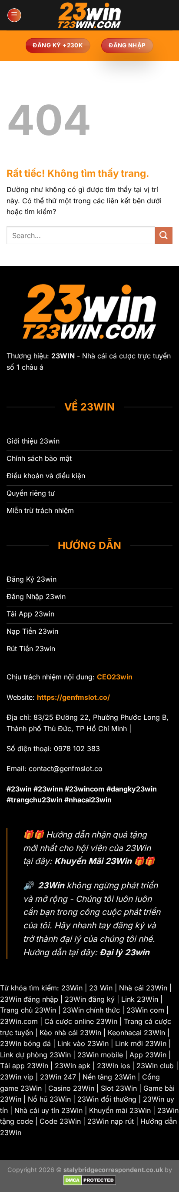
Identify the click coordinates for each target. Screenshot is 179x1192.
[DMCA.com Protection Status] (89, 1179)
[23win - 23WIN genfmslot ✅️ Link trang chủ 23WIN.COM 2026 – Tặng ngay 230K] (89, 15)
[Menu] (14, 15)
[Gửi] (163, 235)
